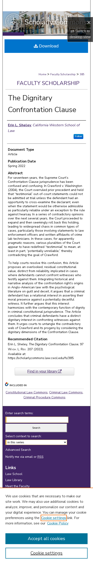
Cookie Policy (57, 523)
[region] (46, 526)
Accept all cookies (46, 539)
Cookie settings (53, 517)
